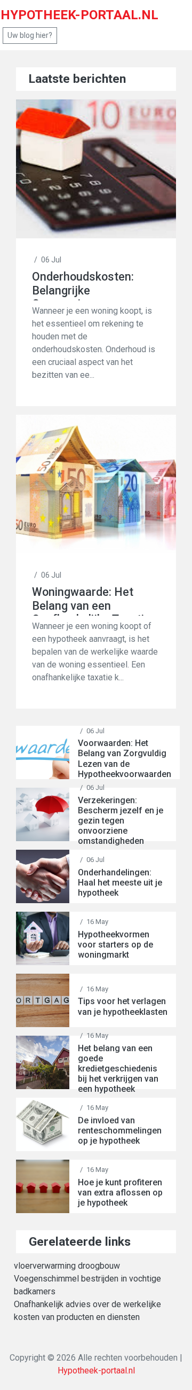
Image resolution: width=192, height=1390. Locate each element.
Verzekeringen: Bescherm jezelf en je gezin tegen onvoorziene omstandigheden (120, 821)
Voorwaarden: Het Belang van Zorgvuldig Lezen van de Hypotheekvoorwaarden (124, 758)
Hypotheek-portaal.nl (96, 1370)
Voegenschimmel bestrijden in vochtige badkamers (87, 1284)
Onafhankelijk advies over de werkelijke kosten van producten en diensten (87, 1310)
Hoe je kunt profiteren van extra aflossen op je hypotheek (120, 1192)
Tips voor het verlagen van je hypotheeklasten (122, 1006)
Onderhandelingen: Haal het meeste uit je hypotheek (120, 882)
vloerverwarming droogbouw (67, 1266)
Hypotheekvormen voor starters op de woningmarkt (115, 944)
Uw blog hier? (29, 35)
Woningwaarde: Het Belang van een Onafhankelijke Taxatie (91, 600)
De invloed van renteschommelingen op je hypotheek (120, 1130)
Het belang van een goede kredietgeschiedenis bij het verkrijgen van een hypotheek (118, 1068)
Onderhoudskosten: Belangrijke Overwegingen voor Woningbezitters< (83, 285)
